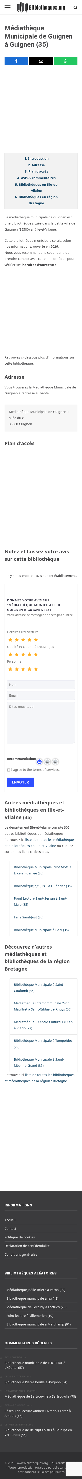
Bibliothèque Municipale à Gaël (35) (41, 930)
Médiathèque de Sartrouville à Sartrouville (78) (40, 1396)
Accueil (10, 1220)
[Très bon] (29, 640)
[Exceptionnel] (36, 640)
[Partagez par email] (41, 61)
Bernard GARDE (15, 1405)
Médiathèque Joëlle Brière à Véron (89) (35, 1290)
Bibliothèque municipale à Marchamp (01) (38, 1324)
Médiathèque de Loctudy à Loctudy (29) (36, 1307)
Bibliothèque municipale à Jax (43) (32, 1298)
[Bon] (23, 640)
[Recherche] (75, 7)
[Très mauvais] (10, 640)
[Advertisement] (41, 112)
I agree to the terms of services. (35, 769)
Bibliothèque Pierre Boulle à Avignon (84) (36, 1382)
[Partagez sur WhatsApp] (65, 61)
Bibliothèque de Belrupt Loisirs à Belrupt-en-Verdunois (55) (39, 1432)
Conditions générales (21, 1254)
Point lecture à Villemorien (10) (29, 1315)
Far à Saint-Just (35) (28, 917)
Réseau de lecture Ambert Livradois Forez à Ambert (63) (38, 1413)
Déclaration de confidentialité (27, 1246)
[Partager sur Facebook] (16, 61)
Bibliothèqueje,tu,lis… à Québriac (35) (43, 886)
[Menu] (7, 7)
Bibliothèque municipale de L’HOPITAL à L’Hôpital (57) (35, 1365)
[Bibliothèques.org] (41, 7)
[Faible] (16, 640)
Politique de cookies (20, 1237)
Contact (10, 1228)
